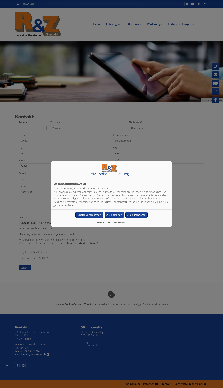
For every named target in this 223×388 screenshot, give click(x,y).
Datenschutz (103, 222)
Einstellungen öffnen (89, 215)
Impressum (120, 222)
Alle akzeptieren (136, 215)
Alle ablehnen (114, 215)
